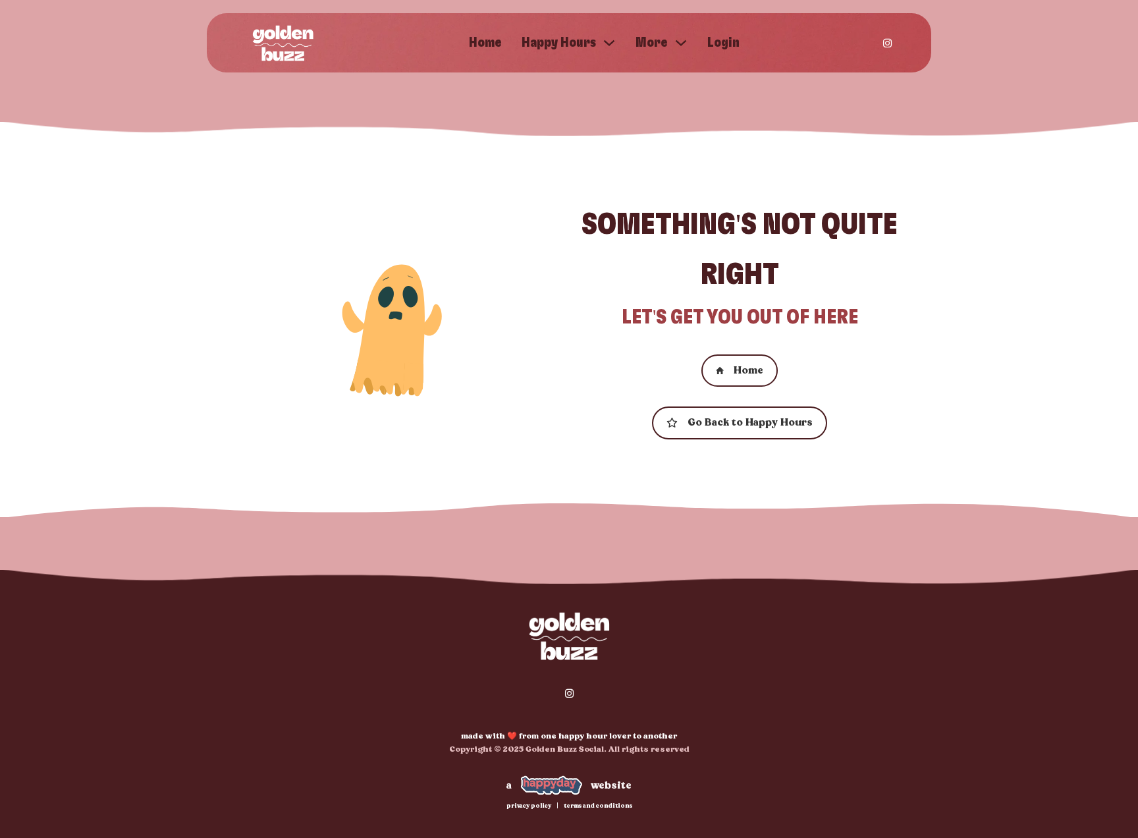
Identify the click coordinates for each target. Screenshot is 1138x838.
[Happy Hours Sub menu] (609, 42)
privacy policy (528, 806)
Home (485, 42)
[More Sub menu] (681, 42)
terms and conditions (598, 806)
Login (723, 42)
